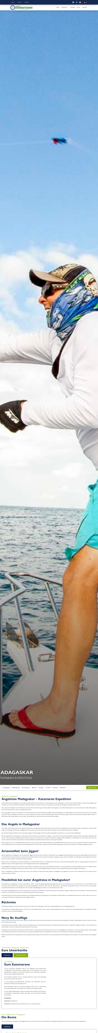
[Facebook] (73, 2)
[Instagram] (76, 2)
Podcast (20, 2)
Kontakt (27, 2)
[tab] (7, 955)
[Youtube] (80, 2)
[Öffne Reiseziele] (67, 7)
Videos (12, 2)
